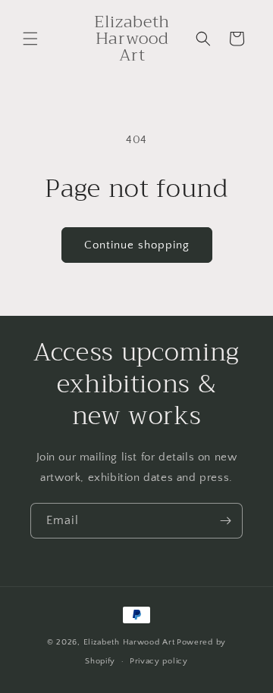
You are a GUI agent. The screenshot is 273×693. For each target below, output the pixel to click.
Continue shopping (137, 245)
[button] (30, 38)
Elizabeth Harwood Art (129, 642)
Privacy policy (159, 661)
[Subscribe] (225, 520)
